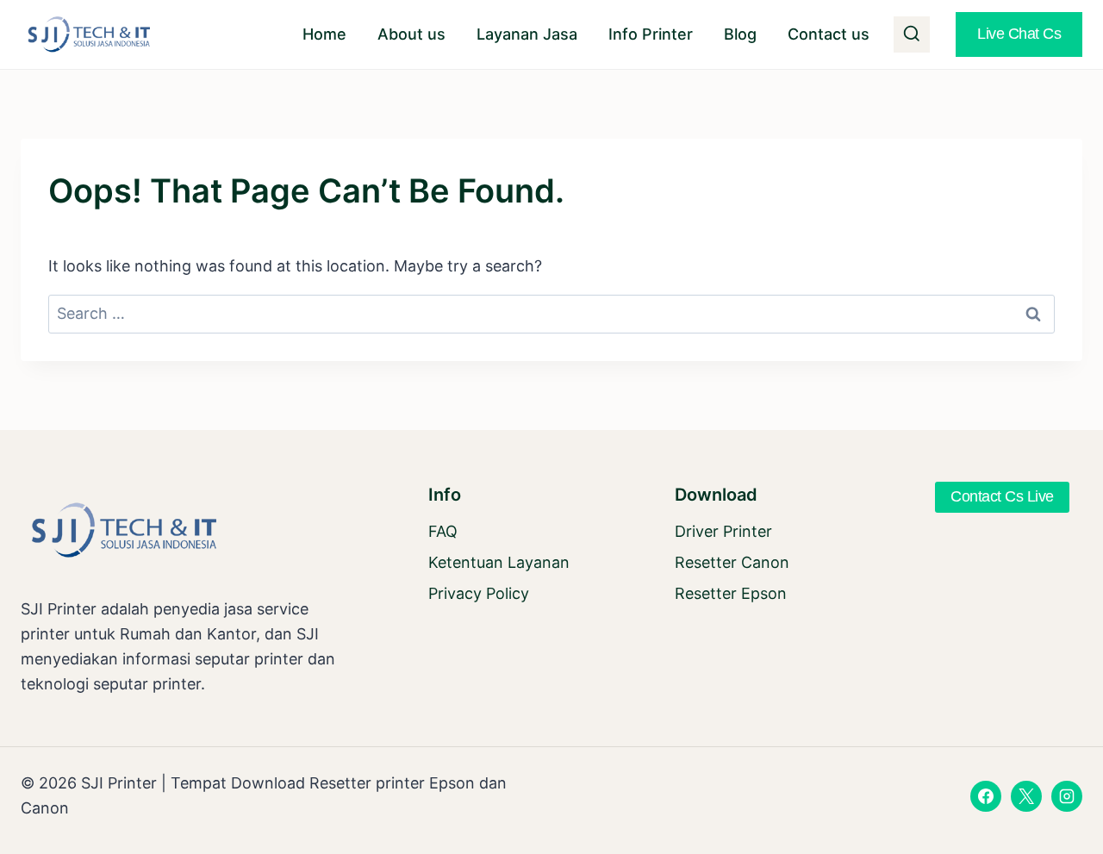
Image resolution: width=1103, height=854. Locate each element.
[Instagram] (1066, 796)
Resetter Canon (732, 562)
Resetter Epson (731, 593)
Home (324, 34)
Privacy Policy (478, 593)
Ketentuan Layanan (499, 562)
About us (411, 34)
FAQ (443, 531)
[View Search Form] (912, 34)
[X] (1026, 796)
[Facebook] (985, 796)
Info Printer (650, 34)
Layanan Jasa (527, 34)
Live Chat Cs (1019, 33)
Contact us (828, 34)
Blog (740, 34)
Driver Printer (723, 531)
